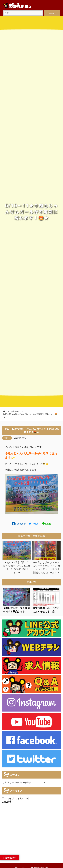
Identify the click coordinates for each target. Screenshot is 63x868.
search (52, 13)
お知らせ (7, 438)
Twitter (35, 523)
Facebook (20, 523)
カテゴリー (8, 782)
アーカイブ (8, 798)
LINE (48, 523)
